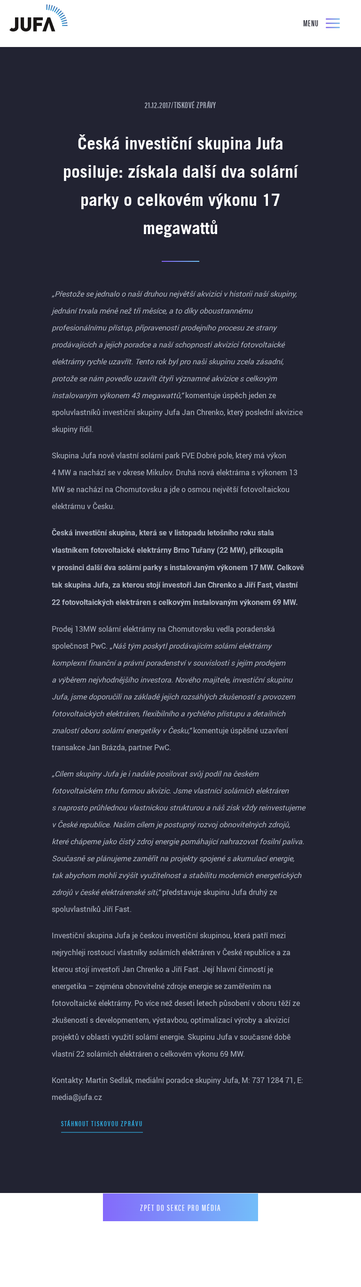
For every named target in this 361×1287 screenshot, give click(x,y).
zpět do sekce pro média (180, 1207)
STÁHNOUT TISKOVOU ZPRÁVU (102, 1123)
